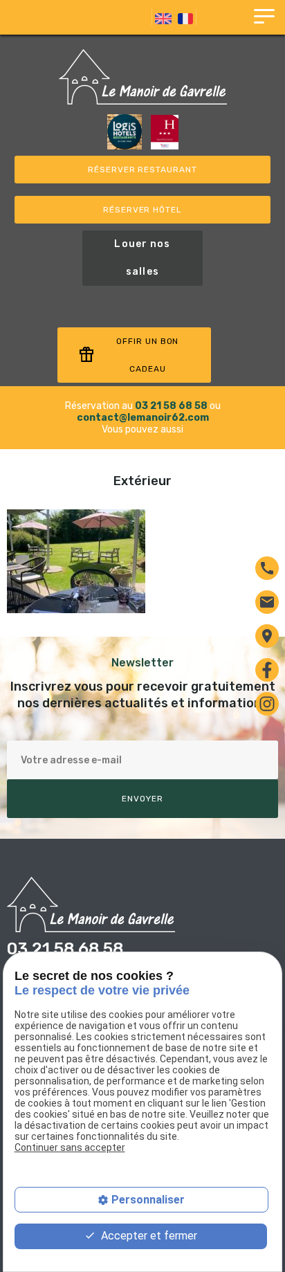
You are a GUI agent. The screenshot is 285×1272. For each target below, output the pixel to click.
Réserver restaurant (142, 169)
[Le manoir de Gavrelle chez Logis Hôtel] (125, 146)
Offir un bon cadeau (128, 355)
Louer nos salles (142, 258)
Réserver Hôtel (142, 210)
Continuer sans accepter (70, 1147)
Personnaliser (148, 1199)
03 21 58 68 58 (171, 406)
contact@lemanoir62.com (143, 418)
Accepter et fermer (147, 1235)
